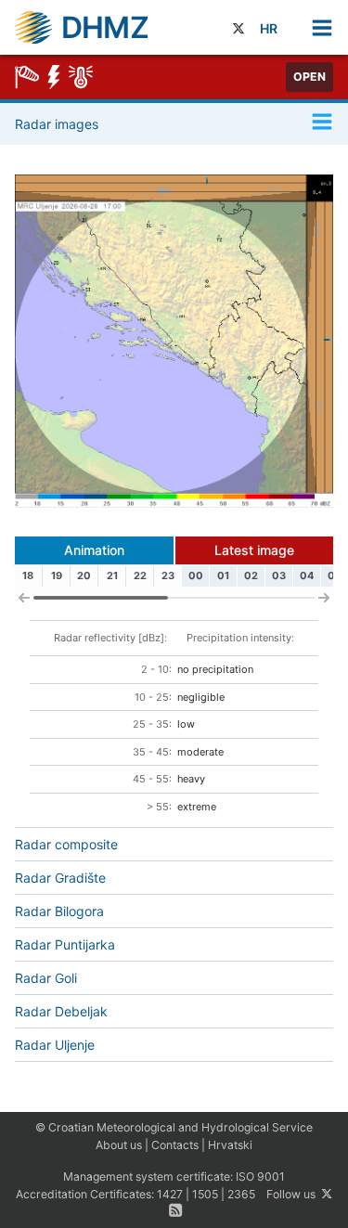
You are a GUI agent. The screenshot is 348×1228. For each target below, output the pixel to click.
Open (309, 77)
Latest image (254, 550)
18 (27, 575)
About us (119, 1145)
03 (279, 575)
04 (307, 575)
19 (56, 575)
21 (112, 575)
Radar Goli (46, 978)
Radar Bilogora (59, 911)
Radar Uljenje (55, 1045)
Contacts (175, 1145)
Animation (94, 550)
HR (268, 28)
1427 (170, 1194)
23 (167, 575)
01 (223, 575)
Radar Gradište (60, 877)
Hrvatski (230, 1145)
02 (251, 575)
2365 (241, 1194)
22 (140, 575)
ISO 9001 (260, 1176)
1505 (205, 1194)
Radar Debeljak (61, 1011)
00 (195, 575)
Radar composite (66, 844)
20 (84, 575)
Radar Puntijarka (65, 944)
